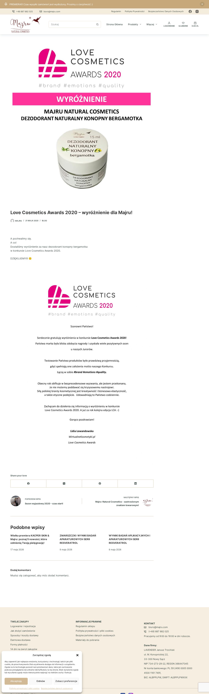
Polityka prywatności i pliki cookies (24, 688)
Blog (44, 220)
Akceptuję (16, 681)
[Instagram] (197, 11)
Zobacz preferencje (66, 681)
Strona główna (114, 24)
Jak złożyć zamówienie (22, 630)
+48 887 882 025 (24, 11)
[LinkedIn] (135, 484)
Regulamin (116, 11)
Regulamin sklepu (85, 626)
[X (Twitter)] (64, 484)
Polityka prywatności (134, 11)
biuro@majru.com (52, 11)
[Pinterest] (100, 484)
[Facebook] (190, 11)
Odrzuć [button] (202, 4)
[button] (77, 655)
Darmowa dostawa (20, 640)
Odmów (40, 681)
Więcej (150, 24)
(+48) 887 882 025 (159, 631)
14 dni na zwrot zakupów (23, 649)
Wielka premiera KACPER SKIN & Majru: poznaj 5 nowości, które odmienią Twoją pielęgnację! (29, 539)
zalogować (29, 575)
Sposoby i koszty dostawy (24, 635)
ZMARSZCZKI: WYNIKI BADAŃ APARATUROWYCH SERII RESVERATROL (78, 539)
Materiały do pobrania (87, 640)
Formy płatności (19, 644)
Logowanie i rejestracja (22, 626)
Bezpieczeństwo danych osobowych (57, 688)
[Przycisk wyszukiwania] (97, 24)
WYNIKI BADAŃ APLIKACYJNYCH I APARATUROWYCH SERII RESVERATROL (129, 539)
